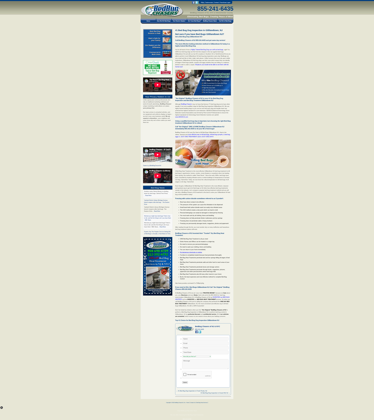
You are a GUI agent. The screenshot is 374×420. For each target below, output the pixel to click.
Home (148, 21)
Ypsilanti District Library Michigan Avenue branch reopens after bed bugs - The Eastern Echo (156, 194)
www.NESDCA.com (181, 117)
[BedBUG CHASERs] (162, 17)
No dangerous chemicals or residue (191, 252)
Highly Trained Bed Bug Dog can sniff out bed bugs (207, 49)
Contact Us (192, 402)
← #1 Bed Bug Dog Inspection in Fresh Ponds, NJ (191, 391)
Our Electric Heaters (179, 21)
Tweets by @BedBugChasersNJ (152, 165)
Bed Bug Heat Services (201, 402)
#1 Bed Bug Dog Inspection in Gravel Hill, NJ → (215, 393)
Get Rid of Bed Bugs (225, 21)
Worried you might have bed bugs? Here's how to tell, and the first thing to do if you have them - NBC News (157, 209)
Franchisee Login (225, 2)
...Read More (156, 203)
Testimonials (209, 2)
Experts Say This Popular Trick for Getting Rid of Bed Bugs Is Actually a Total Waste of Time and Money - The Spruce (157, 225)
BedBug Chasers (186, 104)
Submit (185, 382)
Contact (216, 2)
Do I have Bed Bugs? (194, 21)
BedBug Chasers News (210, 21)
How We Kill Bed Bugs (164, 21)
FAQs (202, 2)
